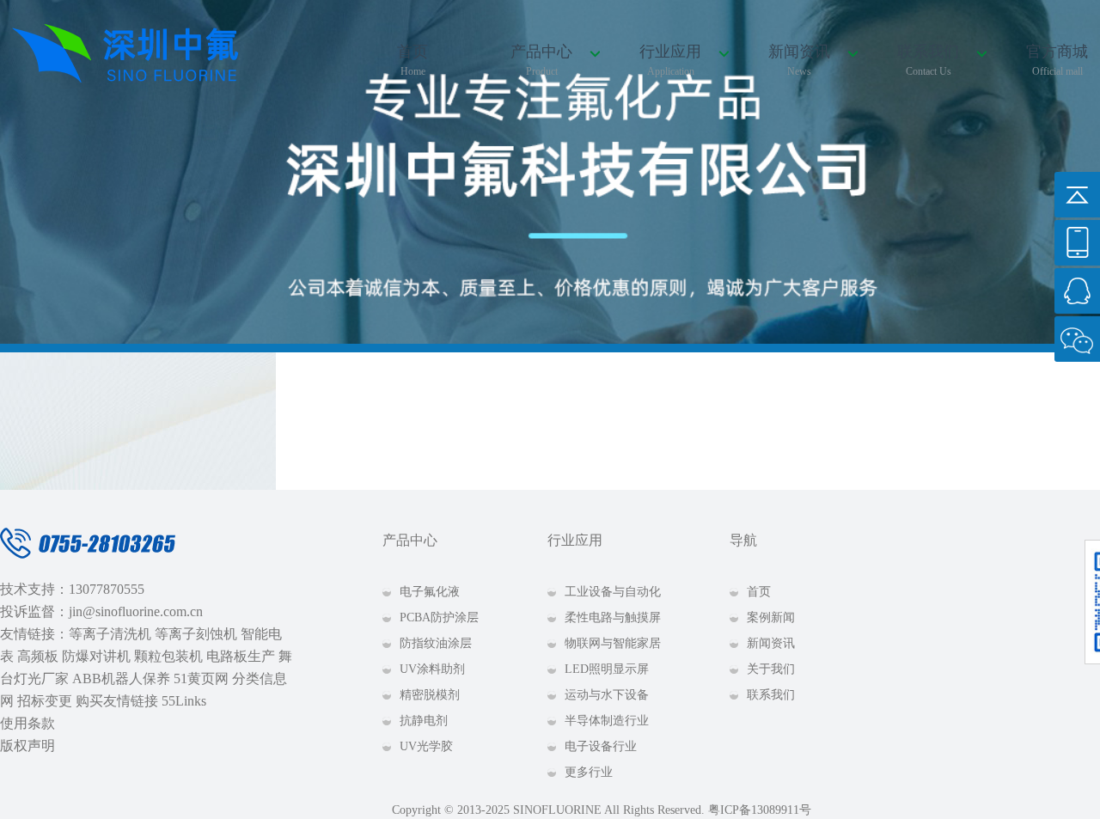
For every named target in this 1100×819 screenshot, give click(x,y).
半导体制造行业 (607, 720)
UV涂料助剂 (432, 669)
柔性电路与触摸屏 (613, 617)
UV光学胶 (426, 746)
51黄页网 (201, 678)
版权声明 (27, 745)
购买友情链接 (117, 701)
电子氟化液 (430, 591)
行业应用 (670, 60)
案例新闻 (771, 617)
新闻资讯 (799, 60)
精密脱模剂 (430, 694)
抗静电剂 (424, 720)
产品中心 (541, 60)
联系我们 (928, 60)
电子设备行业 (601, 746)
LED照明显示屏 (607, 669)
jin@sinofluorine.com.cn (136, 611)
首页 (412, 60)
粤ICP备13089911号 (759, 810)
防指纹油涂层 (436, 643)
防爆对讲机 (96, 656)
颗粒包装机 (168, 656)
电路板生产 (240, 656)
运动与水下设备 (607, 694)
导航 (743, 540)
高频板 (37, 656)
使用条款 (27, 723)
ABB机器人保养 (121, 678)
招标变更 (44, 701)
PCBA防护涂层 (439, 617)
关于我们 (771, 669)
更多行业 (589, 772)
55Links (184, 701)
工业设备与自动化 (613, 591)
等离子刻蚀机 (196, 633)
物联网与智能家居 (613, 643)
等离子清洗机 (110, 633)
